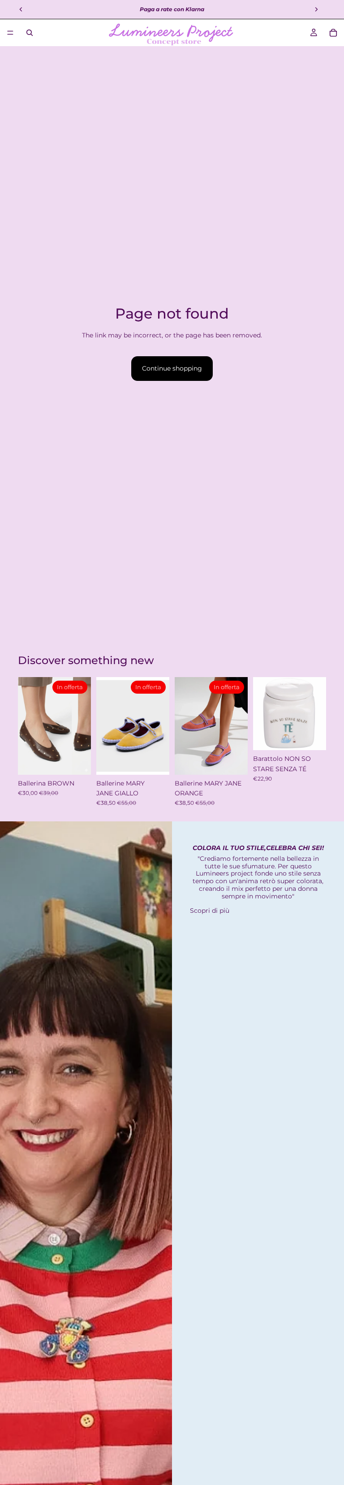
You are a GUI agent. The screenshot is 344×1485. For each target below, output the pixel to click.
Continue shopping (172, 368)
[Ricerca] (29, 33)
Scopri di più (209, 911)
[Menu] (10, 32)
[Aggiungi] (312, 737)
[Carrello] (333, 33)
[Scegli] (77, 761)
